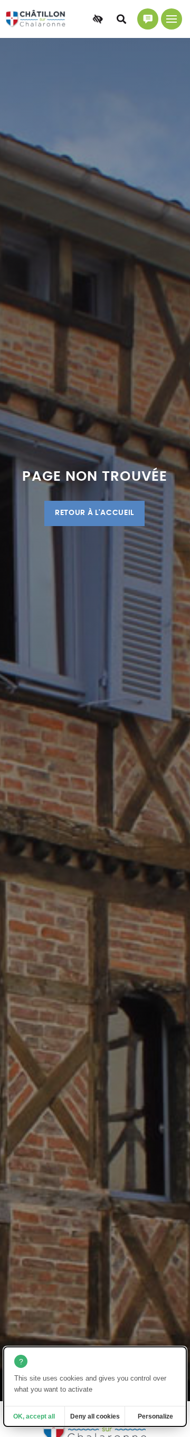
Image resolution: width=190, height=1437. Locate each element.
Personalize (155, 1416)
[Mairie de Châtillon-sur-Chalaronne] (35, 18)
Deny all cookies (95, 1416)
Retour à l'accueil (94, 513)
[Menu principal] (171, 19)
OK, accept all (34, 1416)
